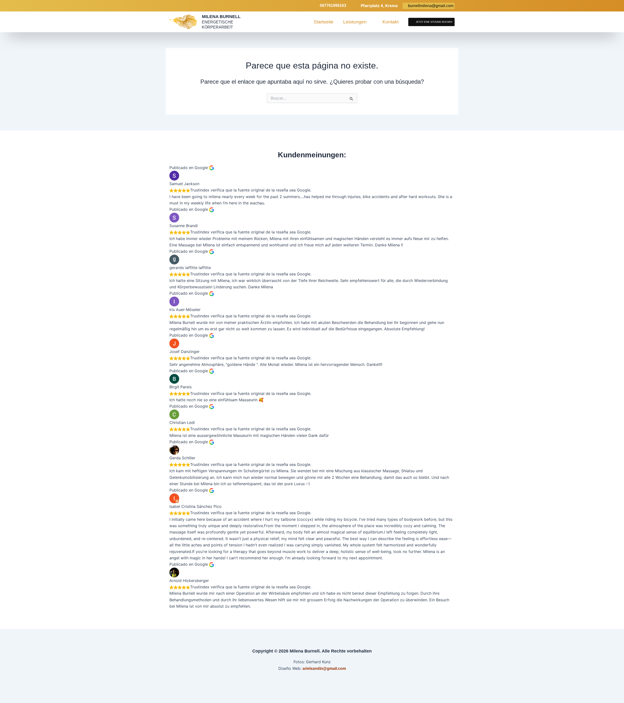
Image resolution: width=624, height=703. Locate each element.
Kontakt (390, 21)
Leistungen (355, 21)
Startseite (323, 21)
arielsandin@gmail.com (324, 668)
